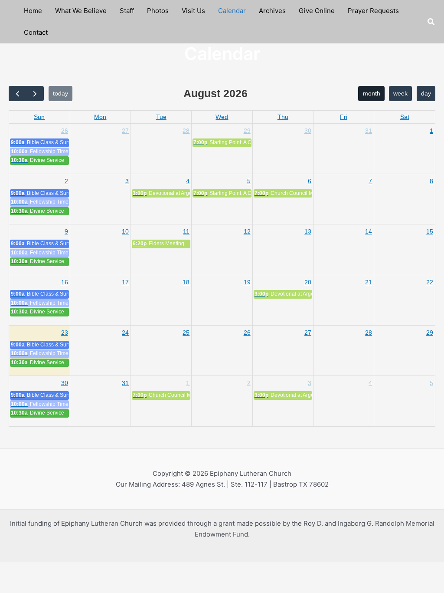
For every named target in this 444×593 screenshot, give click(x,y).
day (426, 93)
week (400, 93)
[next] (35, 93)
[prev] (17, 93)
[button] (431, 21)
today (60, 93)
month (371, 93)
